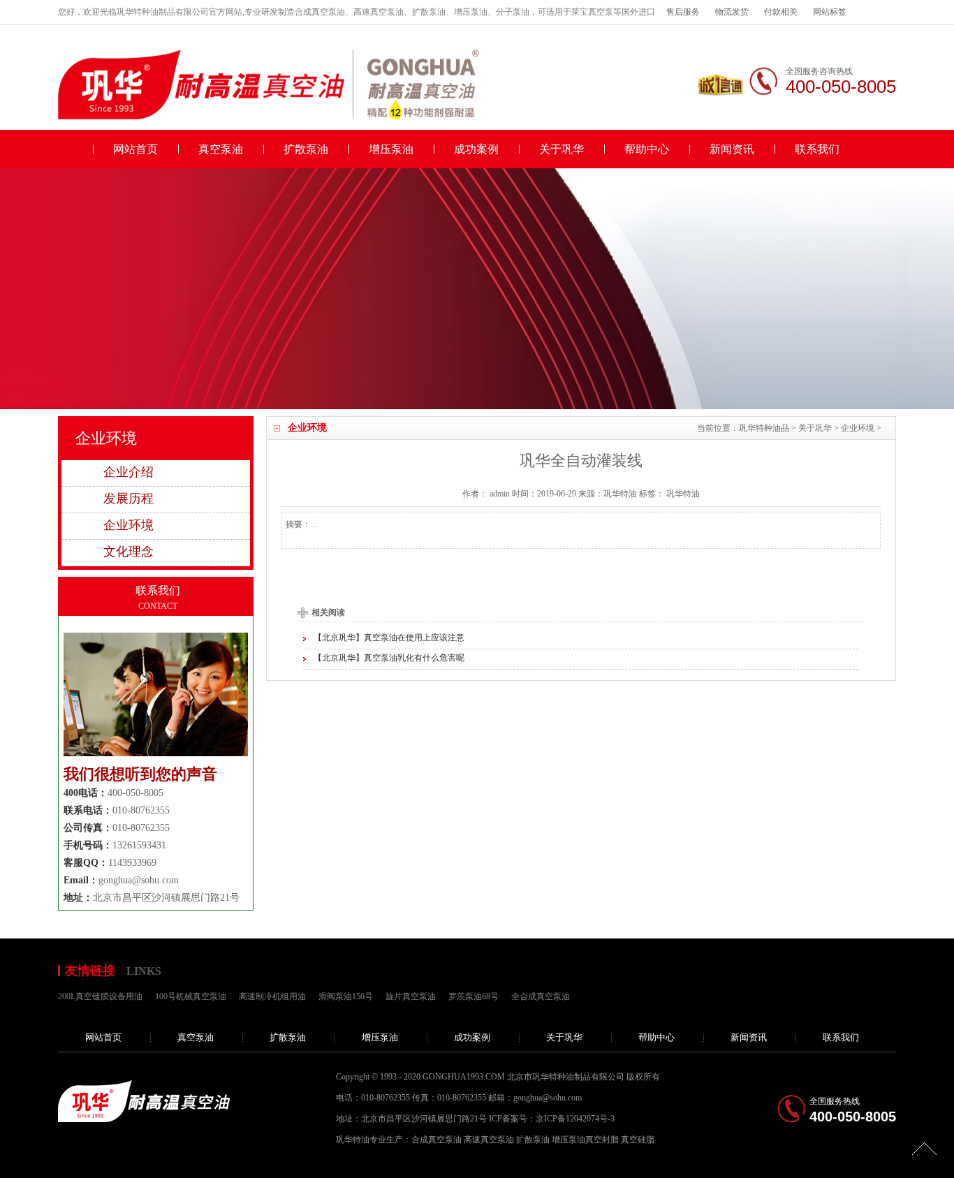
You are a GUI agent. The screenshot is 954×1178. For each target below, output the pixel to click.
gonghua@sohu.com (138, 880)
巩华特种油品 (764, 428)
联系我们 (817, 149)
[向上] (924, 1148)
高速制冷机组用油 (272, 996)
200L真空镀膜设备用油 (100, 996)
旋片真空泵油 (411, 996)
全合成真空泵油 (540, 996)
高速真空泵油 (489, 1139)
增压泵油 (391, 149)
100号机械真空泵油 (190, 996)
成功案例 (476, 149)
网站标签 (829, 12)
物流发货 (732, 12)
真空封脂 (602, 1139)
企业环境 (857, 428)
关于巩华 (561, 149)
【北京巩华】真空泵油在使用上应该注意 (389, 637)
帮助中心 (646, 149)
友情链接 (90, 971)
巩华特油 (683, 494)
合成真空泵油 (436, 1139)
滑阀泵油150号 (345, 996)
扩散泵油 (306, 149)
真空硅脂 (637, 1139)
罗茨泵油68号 (473, 996)
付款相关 (781, 12)
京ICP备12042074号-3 (575, 1119)
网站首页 (135, 149)
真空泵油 (220, 149)
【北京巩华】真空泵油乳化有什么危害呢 (389, 658)
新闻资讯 (732, 149)
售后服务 (683, 12)
